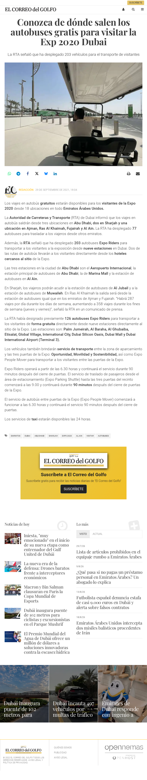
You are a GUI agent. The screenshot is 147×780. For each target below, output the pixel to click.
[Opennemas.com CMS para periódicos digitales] (124, 752)
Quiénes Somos (63, 747)
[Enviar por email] (137, 173)
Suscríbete (135, 2)
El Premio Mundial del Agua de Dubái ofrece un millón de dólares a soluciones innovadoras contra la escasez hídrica (47, 643)
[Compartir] (9, 173)
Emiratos (15, 436)
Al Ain (79, 436)
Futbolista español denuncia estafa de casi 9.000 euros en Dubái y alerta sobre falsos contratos (108, 602)
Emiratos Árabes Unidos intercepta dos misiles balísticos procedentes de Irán (109, 628)
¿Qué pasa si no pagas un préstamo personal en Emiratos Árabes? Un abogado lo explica (109, 577)
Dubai (27, 436)
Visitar (90, 436)
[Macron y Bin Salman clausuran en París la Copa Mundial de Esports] (13, 589)
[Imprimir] (128, 173)
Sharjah (53, 436)
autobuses (103, 436)
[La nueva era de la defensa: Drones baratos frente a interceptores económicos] (13, 566)
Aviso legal (60, 757)
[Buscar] (133, 9)
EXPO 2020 (67, 436)
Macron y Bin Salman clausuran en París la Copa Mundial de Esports (43, 594)
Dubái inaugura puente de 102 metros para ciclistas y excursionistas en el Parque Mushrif (47, 617)
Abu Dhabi (39, 436)
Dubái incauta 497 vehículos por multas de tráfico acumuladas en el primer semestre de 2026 (73, 717)
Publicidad (60, 752)
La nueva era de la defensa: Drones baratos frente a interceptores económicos (46, 570)
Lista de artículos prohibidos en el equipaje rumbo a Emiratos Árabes (109, 554)
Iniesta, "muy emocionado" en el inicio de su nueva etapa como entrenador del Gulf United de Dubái (46, 545)
